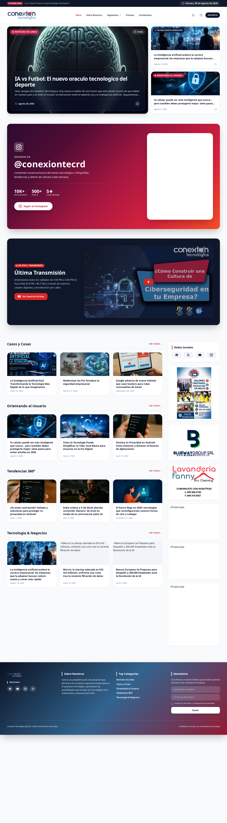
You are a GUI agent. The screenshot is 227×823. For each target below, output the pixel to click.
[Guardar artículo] (215, 64)
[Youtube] (18, 689)
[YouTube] (200, 355)
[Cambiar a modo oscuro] (193, 15)
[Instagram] (211, 355)
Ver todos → (155, 344)
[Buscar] (201, 15)
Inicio (78, 15)
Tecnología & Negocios (169, 30)
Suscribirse (213, 15)
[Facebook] (177, 355)
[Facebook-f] (10, 689)
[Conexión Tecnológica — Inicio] (22, 15)
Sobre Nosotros (94, 15)
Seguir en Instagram (36, 206)
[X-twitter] (188, 355)
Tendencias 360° (124, 692)
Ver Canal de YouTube (33, 296)
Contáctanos (145, 15)
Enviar (195, 710)
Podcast (130, 15)
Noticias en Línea (26, 31)
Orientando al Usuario (169, 75)
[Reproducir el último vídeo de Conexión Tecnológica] (148, 282)
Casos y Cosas (123, 684)
